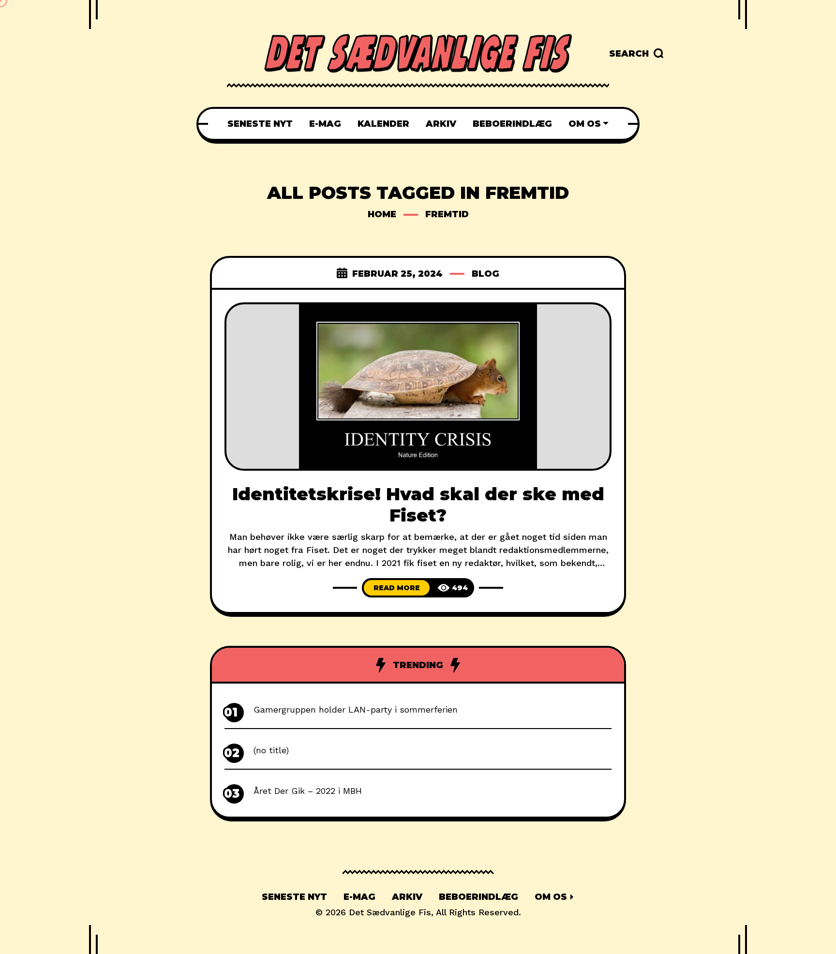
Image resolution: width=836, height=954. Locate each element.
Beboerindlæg (478, 897)
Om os (551, 897)
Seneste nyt (294, 897)
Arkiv (407, 897)
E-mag (359, 897)
